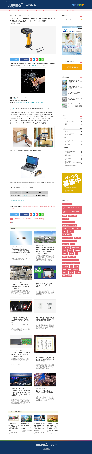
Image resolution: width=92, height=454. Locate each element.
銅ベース (76, 266)
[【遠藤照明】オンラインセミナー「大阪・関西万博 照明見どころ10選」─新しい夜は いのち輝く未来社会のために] (21, 379)
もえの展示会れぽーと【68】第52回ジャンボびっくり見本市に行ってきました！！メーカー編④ (13, 427)
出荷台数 (70, 250)
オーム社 (64, 231)
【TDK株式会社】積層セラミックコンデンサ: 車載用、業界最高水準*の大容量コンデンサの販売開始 (20, 250)
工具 (76, 253)
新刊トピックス (72, 256)
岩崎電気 (71, 253)
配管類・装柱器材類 (73, 157)
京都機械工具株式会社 (76, 247)
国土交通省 (65, 253)
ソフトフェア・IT (73, 149)
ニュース (13, 10)
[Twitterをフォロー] (73, 5)
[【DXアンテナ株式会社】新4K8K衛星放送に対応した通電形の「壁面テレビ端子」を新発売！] (45, 306)
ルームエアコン (66, 247)
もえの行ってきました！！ (73, 121)
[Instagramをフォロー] (78, 5)
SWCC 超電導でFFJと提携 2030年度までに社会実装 (74, 93)
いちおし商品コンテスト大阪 (68, 222)
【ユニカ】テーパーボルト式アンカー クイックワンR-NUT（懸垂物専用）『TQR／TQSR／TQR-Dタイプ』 (75, 105)
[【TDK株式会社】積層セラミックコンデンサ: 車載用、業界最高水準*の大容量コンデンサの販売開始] (21, 238)
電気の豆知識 (73, 142)
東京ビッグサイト (66, 259)
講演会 (73, 126)
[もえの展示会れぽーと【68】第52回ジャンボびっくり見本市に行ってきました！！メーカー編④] (13, 418)
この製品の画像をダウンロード (17, 200)
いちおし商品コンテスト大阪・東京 (69, 225)
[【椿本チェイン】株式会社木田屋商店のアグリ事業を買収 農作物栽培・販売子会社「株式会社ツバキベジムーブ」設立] (45, 237)
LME (75, 215)
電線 (64, 275)
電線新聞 (69, 275)
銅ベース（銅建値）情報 (73, 133)
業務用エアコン (76, 263)
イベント (31, 10)
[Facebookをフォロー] (75, 5)
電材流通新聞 (75, 269)
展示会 (73, 124)
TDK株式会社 (65, 218)
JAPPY (64, 215)
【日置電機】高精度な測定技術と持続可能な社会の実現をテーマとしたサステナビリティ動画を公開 (39, 427)
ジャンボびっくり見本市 (8, 1)
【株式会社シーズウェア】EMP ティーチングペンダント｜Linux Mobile (45, 285)
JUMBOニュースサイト (47, 452)
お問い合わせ (72, 10)
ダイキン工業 (77, 237)
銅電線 (69, 269)
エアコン (78, 228)
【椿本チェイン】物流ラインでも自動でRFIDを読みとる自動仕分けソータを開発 (20, 286)
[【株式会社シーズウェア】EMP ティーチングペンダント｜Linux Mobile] (45, 272)
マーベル (72, 244)
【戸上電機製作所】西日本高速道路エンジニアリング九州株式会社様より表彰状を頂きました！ (45, 359)
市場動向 (64, 256)
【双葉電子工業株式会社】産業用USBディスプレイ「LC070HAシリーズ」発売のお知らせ (20, 354)
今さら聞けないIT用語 (73, 140)
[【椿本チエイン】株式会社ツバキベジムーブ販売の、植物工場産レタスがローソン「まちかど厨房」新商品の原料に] (52, 420)
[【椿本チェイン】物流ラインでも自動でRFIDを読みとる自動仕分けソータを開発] (21, 273)
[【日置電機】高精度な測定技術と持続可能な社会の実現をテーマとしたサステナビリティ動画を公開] (39, 418)
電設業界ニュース (73, 134)
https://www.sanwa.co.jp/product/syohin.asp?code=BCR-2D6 (29, 102)
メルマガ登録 (61, 10)
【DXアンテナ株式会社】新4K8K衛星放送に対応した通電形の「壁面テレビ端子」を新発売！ (45, 319)
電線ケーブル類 (73, 161)
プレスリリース (19, 23)
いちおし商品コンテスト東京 (68, 228)
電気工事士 (78, 272)
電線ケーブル (73, 159)
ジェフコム (71, 231)
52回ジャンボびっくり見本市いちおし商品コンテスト (71, 212)
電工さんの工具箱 (73, 141)
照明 (73, 154)
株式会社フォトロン (67, 263)
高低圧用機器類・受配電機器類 (73, 165)
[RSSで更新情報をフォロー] (83, 5)
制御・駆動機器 (73, 152)
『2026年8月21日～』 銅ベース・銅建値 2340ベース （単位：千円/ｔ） (75, 81)
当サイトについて (49, 10)
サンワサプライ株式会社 (38, 218)
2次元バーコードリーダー (19, 218)
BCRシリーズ (28, 218)
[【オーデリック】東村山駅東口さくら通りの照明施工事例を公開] (45, 379)
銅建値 (64, 269)
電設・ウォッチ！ (73, 144)
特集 (39, 10)
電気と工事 (65, 272)
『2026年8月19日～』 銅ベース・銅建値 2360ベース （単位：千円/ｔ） (75, 87)
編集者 (12, 222)
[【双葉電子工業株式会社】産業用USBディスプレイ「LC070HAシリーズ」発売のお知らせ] (21, 341)
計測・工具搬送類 (73, 155)
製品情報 (22, 10)
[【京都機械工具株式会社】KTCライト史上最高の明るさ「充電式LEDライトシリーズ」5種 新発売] (21, 306)
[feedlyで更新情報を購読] (80, 5)
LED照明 (70, 215)
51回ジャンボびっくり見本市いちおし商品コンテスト (71, 208)
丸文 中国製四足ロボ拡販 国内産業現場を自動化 (75, 99)
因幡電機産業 (77, 250)
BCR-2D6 (34, 65)
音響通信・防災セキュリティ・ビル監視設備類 (73, 163)
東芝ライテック (75, 259)
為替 (71, 266)
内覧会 (73, 123)
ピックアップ (65, 244)
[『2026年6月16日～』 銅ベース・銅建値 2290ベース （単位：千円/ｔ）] (26, 419)
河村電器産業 (65, 266)
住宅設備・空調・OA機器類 (73, 151)
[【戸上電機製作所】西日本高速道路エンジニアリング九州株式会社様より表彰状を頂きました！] (45, 344)
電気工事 (71, 272)
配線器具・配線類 (73, 158)
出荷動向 (64, 250)
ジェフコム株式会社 (67, 234)
